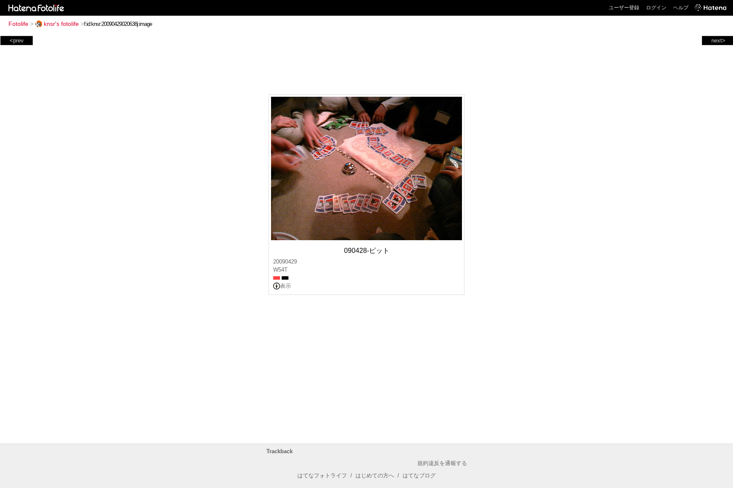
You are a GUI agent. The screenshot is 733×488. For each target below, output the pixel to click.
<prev (17, 40)
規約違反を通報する (442, 463)
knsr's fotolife (61, 23)
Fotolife (18, 23)
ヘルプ (680, 8)
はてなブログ (419, 475)
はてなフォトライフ (322, 475)
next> (718, 40)
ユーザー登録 (624, 8)
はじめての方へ (374, 475)
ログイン (656, 8)
